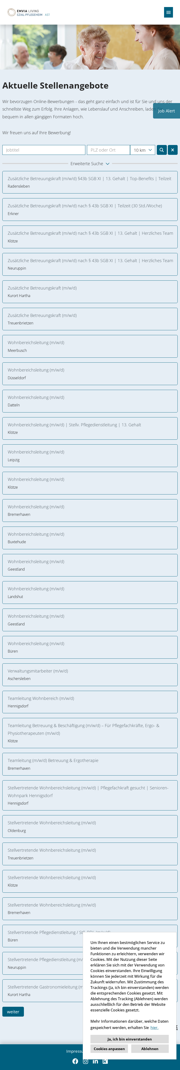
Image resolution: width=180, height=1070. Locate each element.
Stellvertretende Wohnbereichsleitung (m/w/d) (52, 822)
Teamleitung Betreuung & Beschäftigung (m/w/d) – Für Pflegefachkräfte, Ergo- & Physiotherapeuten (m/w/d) (83, 729)
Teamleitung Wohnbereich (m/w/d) (41, 698)
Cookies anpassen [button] (109, 1048)
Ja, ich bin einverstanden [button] (130, 1039)
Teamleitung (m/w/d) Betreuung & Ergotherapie (53, 760)
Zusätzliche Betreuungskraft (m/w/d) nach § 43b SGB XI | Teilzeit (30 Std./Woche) (85, 205)
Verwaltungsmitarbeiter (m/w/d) (38, 671)
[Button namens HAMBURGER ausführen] (168, 12)
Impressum (76, 1051)
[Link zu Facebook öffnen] (75, 1061)
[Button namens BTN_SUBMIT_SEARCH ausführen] (162, 150)
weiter (13, 1011)
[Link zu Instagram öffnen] (85, 1061)
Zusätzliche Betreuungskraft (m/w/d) (42, 288)
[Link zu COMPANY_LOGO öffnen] (28, 12)
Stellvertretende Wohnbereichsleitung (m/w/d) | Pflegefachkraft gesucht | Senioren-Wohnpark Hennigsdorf (88, 791)
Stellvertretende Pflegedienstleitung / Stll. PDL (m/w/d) (59, 932)
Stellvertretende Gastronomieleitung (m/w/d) (50, 987)
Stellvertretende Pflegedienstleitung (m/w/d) (49, 959)
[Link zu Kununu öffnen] (105, 1061)
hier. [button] (154, 1027)
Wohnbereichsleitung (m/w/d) (37, 342)
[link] (90, 182)
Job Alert (166, 111)
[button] (90, 163)
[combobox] (142, 150)
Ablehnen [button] (149, 1048)
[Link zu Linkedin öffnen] (95, 1061)
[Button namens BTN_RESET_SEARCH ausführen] (173, 150)
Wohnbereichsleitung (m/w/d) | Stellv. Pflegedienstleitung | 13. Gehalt (74, 424)
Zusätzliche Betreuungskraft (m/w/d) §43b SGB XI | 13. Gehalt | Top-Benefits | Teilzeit (89, 178)
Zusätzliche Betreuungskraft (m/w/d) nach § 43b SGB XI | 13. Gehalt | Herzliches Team (90, 233)
